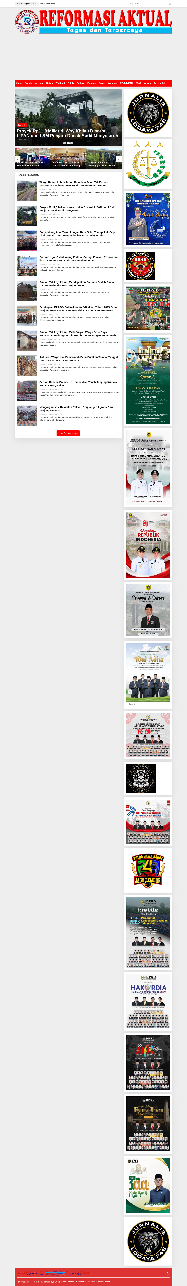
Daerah (21, 120)
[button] (169, 3)
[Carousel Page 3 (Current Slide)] (71, 143)
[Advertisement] (93, 57)
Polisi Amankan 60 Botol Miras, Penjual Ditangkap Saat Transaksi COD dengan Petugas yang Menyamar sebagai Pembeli (104, 164)
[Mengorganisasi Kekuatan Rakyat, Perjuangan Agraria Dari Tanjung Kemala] (65, 420)
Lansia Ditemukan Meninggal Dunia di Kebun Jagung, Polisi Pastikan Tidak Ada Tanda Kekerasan (68, 164)
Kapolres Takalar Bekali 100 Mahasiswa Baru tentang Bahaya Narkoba (32, 164)
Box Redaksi (68, 1282)
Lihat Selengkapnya (68, 433)
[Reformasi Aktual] (93, 21)
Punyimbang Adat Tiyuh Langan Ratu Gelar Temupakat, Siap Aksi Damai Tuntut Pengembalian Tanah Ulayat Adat (61, 131)
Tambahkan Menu (47, 3)
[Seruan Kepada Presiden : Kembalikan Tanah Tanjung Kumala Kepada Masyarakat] (73, 395)
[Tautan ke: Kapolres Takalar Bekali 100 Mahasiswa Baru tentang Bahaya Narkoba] (32, 158)
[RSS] (168, 1273)
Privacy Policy (103, 1282)
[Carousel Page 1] (64, 143)
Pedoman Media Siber (85, 1282)
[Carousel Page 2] (68, 143)
